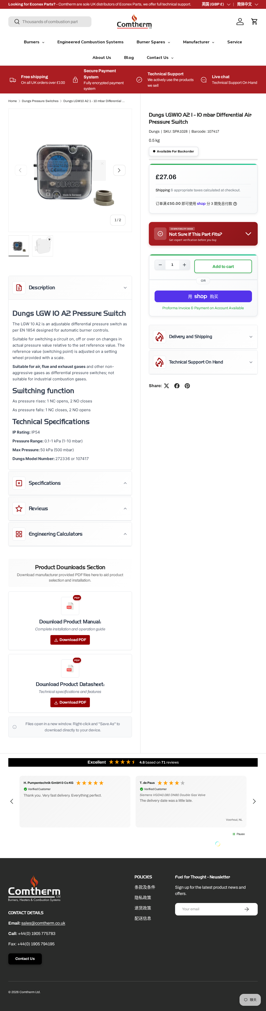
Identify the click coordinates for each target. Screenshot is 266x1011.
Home (12, 101)
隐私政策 (143, 897)
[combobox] (49, 21)
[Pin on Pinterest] (187, 386)
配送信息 (143, 918)
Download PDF (72, 640)
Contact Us (25, 959)
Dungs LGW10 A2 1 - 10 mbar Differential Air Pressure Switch (94, 101)
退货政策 (143, 908)
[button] (254, 21)
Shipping (163, 190)
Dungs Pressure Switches (40, 101)
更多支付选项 (203, 308)
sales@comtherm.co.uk (43, 923)
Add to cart (223, 266)
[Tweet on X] (166, 386)
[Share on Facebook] (177, 386)
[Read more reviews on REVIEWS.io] (231, 844)
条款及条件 (145, 887)
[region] (133, 802)
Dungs (154, 131)
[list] (70, 170)
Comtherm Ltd (29, 992)
